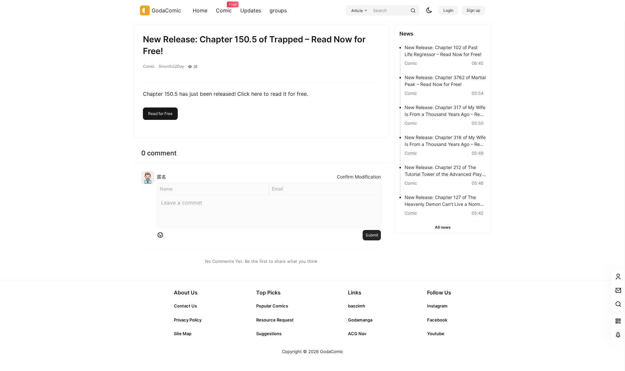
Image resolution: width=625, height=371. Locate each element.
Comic (224, 8)
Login (448, 10)
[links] (187, 306)
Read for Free (160, 113)
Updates (250, 10)
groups (278, 10)
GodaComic (331, 351)
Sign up (473, 10)
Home (200, 10)
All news (443, 227)
